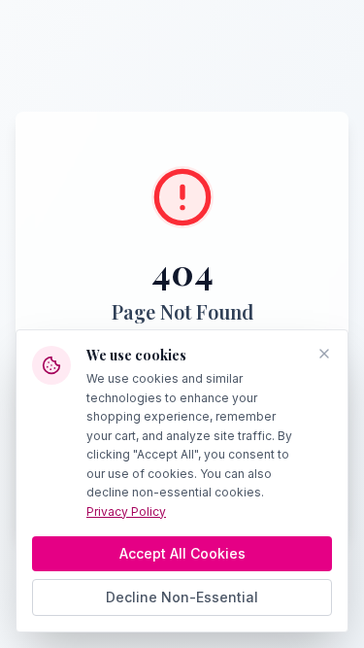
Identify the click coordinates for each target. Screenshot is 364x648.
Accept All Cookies (182, 553)
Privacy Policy (126, 511)
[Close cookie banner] (324, 353)
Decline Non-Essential (182, 597)
